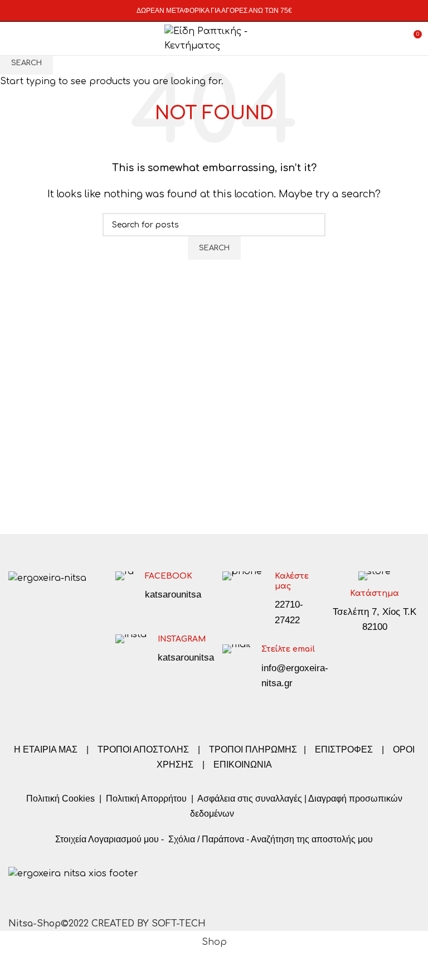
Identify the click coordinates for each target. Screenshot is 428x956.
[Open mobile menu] (14, 38)
